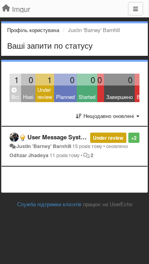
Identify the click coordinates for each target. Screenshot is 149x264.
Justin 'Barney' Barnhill (43, 146)
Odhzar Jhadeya (29, 155)
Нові (28, 97)
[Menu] (135, 8)
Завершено (119, 97)
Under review (44, 93)
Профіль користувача (33, 30)
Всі (15, 97)
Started (87, 97)
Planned (65, 97)
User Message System (58, 137)
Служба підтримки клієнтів (49, 204)
